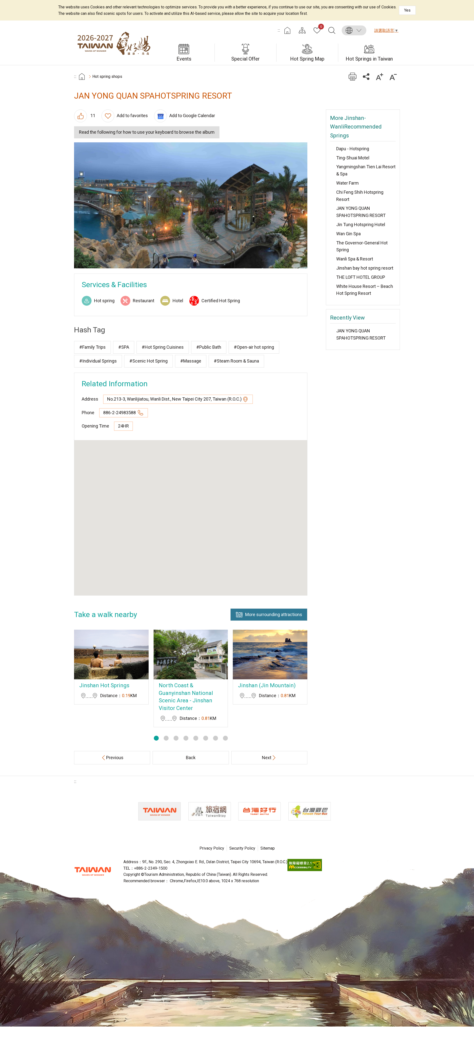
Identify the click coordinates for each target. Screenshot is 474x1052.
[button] (156, 738)
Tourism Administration (92, 871)
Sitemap (267, 848)
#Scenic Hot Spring (148, 361)
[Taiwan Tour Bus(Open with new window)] (309, 811)
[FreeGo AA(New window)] (304, 869)
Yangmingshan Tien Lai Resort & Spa (365, 170)
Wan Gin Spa (348, 233)
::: (279, 30)
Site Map (302, 30)
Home (287, 30)
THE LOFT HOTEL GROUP (360, 277)
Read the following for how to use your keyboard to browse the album (147, 132)
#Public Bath (208, 347)
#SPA (123, 347)
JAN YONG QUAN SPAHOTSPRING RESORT (361, 212)
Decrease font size (393, 76)
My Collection (321, 26)
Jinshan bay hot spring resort (364, 268)
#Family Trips (92, 347)
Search (332, 30)
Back (191, 757)
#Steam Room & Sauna (236, 361)
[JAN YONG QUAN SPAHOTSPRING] (190, 205)
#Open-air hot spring (254, 347)
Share (366, 76)
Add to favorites (132, 115)
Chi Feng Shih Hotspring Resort (359, 196)
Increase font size (379, 76)
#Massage (190, 361)
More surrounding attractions (273, 614)
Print (352, 76)
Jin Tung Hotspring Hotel (360, 224)
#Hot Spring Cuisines (163, 347)
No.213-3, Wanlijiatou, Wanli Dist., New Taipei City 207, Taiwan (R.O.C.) (174, 399)
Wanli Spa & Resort (354, 258)
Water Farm (347, 183)
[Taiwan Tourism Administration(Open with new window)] (159, 811)
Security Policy (242, 848)
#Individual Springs (98, 361)
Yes (407, 10)
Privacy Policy (211, 848)
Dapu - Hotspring (352, 148)
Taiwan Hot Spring (113, 43)
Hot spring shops (107, 76)
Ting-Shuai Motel (352, 157)
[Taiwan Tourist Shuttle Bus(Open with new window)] (259, 811)
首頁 (81, 76)
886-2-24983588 (120, 412)
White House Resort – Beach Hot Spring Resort (364, 290)
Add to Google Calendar (192, 115)
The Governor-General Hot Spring (362, 246)
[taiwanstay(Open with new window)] (209, 811)
